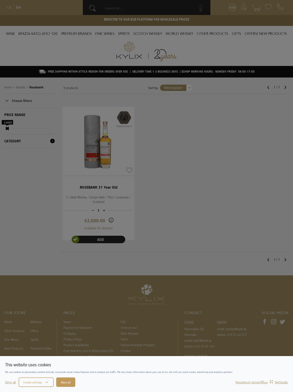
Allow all (66, 382)
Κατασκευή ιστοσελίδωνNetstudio (262, 382)
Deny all (10, 382)
